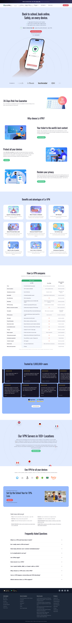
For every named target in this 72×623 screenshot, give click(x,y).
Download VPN (56, 603)
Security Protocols (6, 604)
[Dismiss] (71, 1)
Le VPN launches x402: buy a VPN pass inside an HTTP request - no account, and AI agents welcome (44, 599)
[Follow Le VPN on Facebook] (59, 591)
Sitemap (45, 621)
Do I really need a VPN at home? (19, 544)
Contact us (5, 606)
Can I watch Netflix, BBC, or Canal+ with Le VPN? (24, 566)
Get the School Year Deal (36, 31)
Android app (56, 609)
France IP (21, 601)
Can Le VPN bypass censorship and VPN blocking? (25, 575)
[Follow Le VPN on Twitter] (62, 591)
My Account (50, 5)
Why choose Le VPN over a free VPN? (21, 570)
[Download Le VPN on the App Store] (31, 400)
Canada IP (22, 599)
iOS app (55, 608)
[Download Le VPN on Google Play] (40, 400)
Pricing (22, 5)
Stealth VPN (56, 598)
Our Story (5, 601)
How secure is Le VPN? (17, 562)
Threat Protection (57, 601)
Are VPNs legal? (15, 557)
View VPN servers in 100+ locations (26, 598)
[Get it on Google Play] (14, 591)
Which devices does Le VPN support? (21, 579)
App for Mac (56, 606)
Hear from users (41, 181)
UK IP (21, 604)
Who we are (5, 599)
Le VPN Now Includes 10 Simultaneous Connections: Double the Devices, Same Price (44, 603)
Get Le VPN (66, 5)
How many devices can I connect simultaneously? (24, 548)
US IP (21, 606)
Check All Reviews (36, 406)
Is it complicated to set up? (18, 553)
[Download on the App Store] (6, 591)
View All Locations (36, 450)
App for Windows (56, 604)
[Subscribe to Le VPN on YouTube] (68, 591)
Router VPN (56, 611)
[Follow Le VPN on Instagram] (65, 591)
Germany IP (22, 603)
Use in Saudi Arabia (23, 608)
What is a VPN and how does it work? (21, 540)
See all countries (41, 137)
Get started (7, 160)
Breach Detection (57, 599)
